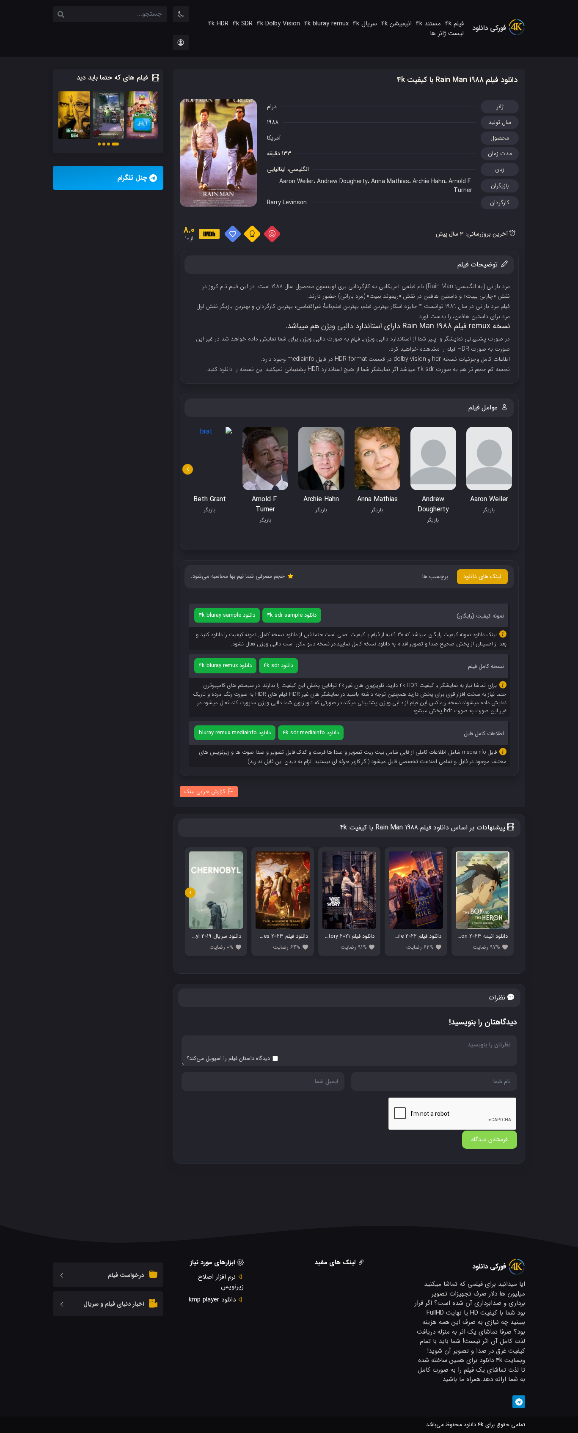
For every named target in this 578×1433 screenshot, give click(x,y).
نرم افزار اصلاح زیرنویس (221, 1282)
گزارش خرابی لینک (205, 791)
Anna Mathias (390, 181)
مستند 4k (428, 24)
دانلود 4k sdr (278, 665)
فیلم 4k (454, 24)
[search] (61, 15)
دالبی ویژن (337, 326)
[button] (115, 144)
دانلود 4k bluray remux (225, 665)
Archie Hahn (429, 181)
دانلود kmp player (212, 1300)
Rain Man (440, 286)
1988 (272, 122)
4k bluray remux (326, 24)
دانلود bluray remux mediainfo (235, 732)
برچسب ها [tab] (435, 576)
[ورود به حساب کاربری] (181, 42)
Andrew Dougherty (342, 181)
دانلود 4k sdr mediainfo (311, 732)
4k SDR (243, 24)
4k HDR (218, 24)
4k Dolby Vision (278, 24)
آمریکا (274, 138)
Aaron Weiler (296, 181)
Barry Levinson (287, 202)
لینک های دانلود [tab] (482, 576)
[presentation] (187, 469)
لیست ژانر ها (447, 33)
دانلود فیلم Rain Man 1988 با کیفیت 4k (457, 80)
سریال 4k (365, 24)
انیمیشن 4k (396, 24)
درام (272, 106)
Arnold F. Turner (460, 186)
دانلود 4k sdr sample (292, 615)
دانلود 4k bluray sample (227, 615)
